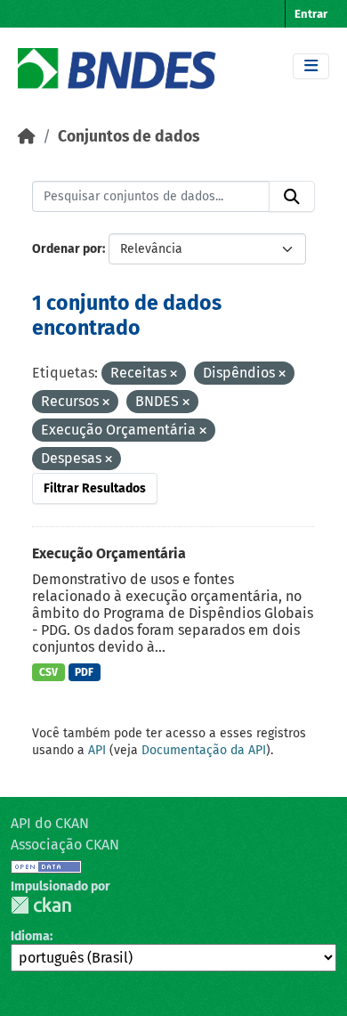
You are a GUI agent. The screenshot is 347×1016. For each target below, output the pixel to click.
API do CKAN (50, 823)
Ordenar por (67, 248)
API (97, 750)
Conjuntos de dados (128, 136)
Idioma (30, 936)
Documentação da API (203, 750)
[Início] (27, 136)
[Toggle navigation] (311, 66)
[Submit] (292, 197)
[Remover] (173, 374)
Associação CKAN (65, 844)
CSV (48, 672)
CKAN (41, 905)
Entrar (311, 13)
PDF (84, 672)
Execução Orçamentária (109, 553)
